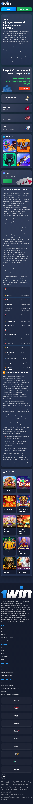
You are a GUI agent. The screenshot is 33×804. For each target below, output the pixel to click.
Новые (3, 653)
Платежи (3, 682)
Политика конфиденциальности (10, 688)
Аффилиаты (4, 691)
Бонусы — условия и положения (10, 694)
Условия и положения (7, 685)
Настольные (4, 656)
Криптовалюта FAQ (6, 675)
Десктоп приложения (7, 637)
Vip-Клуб (3, 634)
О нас (2, 631)
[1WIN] (6, 3)
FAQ (2, 669)
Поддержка (4, 666)
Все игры (3, 629)
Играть (9, 482)
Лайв (2, 659)
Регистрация (24, 9)
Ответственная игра (7, 672)
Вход (8, 9)
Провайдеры (4, 640)
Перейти (7, 181)
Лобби (3, 647)
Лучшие (3, 650)
